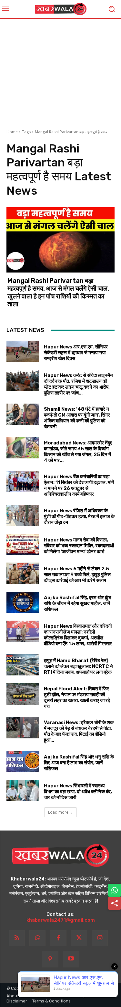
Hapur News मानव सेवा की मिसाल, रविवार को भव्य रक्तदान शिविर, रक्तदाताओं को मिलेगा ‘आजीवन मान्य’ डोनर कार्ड (79, 545)
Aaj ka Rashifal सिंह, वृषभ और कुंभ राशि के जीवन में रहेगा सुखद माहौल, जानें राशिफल (77, 603)
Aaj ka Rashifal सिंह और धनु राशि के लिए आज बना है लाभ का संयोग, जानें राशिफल (79, 762)
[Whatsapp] (37, 938)
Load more (58, 812)
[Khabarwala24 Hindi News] (60, 9)
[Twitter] (79, 938)
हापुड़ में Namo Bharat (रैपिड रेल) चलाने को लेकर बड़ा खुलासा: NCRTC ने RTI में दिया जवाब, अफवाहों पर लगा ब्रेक (78, 666)
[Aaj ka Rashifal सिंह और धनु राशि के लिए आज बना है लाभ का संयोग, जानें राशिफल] (22, 761)
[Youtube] (71, 959)
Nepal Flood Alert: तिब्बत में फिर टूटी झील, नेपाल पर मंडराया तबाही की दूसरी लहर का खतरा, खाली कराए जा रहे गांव (77, 697)
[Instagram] (100, 938)
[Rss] (17, 938)
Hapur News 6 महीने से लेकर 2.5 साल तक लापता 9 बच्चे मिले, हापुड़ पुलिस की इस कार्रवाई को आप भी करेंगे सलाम (77, 574)
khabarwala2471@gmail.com (60, 920)
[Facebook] (58, 938)
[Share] (114, 903)
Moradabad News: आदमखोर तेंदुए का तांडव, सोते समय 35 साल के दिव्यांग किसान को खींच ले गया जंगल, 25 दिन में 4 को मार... (78, 451)
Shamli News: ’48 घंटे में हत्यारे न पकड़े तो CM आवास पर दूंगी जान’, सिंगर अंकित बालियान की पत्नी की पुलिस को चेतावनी (77, 418)
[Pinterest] (50, 959)
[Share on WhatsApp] (114, 890)
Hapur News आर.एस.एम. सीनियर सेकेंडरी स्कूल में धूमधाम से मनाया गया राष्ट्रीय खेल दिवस (76, 352)
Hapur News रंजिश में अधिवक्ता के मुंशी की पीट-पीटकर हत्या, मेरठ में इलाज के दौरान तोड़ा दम (79, 516)
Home (12, 132)
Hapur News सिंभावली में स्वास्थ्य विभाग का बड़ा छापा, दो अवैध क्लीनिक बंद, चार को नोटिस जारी (78, 791)
